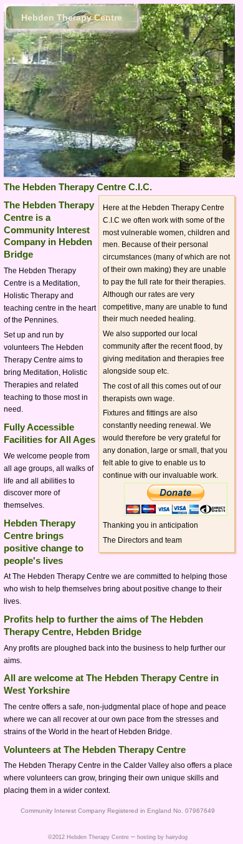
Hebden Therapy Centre (71, 17)
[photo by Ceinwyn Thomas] (63, 78)
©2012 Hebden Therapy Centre (88, 837)
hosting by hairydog (162, 837)
